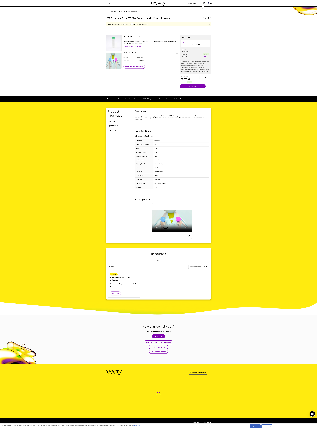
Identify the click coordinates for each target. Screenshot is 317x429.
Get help (183, 99)
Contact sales (158, 336)
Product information (124, 99)
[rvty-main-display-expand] (189, 236)
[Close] (314, 426)
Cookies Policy (136, 425)
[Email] (209, 19)
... (106, 12)
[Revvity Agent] (312, 414)
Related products (171, 99)
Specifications (113, 126)
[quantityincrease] (210, 78)
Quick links (110, 99)
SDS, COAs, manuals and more (153, 99)
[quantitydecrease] (201, 78)
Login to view (183, 82)
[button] (199, 3)
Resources (137, 99)
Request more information (134, 67)
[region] (158, 426)
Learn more (115, 293)
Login (204, 56)
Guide (158, 260)
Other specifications (144, 136)
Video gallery (112, 130)
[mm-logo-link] (158, 3)
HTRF (125, 11)
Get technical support (158, 352)
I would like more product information (158, 342)
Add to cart (193, 86)
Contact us (192, 3)
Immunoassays (115, 11)
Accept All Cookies (255, 426)
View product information (132, 46)
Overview (111, 121)
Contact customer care (159, 347)
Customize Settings (266, 426)
